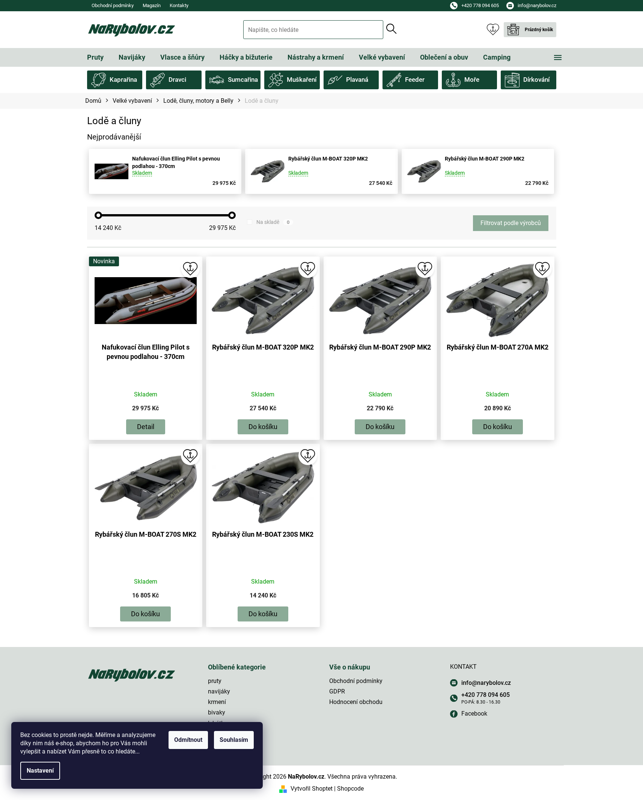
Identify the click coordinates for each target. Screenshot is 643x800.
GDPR (337, 691)
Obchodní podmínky (113, 5)
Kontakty (179, 5)
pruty (214, 680)
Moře (471, 79)
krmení (217, 701)
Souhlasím (234, 739)
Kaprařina (123, 79)
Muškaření (301, 79)
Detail (145, 427)
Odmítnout (188, 739)
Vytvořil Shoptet (312, 788)
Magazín (152, 5)
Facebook (474, 713)
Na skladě (272, 222)
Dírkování (536, 79)
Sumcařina (243, 79)
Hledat (391, 29)
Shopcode (350, 788)
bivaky (216, 712)
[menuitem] (95, 57)
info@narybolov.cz (486, 682)
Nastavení (40, 770)
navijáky (219, 691)
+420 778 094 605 (485, 694)
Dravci (177, 79)
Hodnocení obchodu (355, 701)
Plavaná (357, 79)
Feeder (415, 79)
